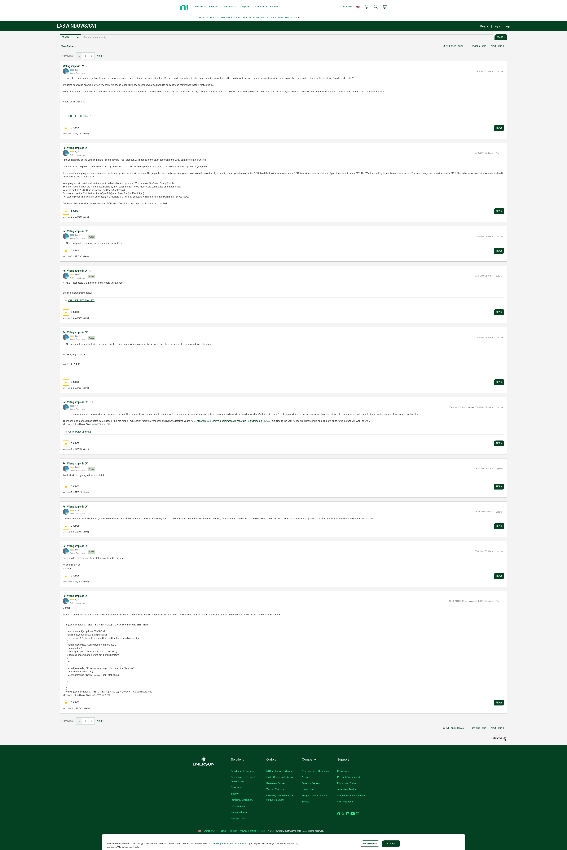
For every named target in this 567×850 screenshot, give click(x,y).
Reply (499, 127)
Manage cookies (257, 831)
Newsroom (307, 789)
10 (72, 708)
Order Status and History (279, 777)
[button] (66, 128)
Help (507, 26)
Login (497, 26)
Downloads (343, 770)
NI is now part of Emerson (315, 770)
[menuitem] (200, 7)
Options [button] (499, 72)
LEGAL (223, 831)
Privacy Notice (221, 843)
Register (484, 26)
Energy (235, 793)
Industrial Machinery (242, 799)
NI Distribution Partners (279, 770)
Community (213, 17)
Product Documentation (350, 777)
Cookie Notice (239, 843)
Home (202, 17)
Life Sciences (238, 805)
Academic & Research (243, 770)
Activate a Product (347, 789)
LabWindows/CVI (285, 17)
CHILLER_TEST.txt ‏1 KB (81, 300)
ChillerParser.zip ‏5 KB (80, 431)
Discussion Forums (231, 17)
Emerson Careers (311, 783)
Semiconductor (239, 811)
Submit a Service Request (351, 795)
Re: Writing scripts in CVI (75, 147)
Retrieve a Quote (275, 783)
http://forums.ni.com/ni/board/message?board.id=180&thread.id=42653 (233, 421)
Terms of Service (275, 789)
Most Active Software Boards (258, 17)
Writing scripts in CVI (74, 66)
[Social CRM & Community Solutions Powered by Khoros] (499, 737)
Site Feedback (345, 801)
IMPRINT (233, 831)
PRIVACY (243, 831)
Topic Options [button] (67, 46)
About (305, 777)
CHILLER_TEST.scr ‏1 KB (81, 116)
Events (305, 801)
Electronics (237, 787)
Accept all (391, 843)
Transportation (239, 818)
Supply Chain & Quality (314, 795)
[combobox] (287, 37)
